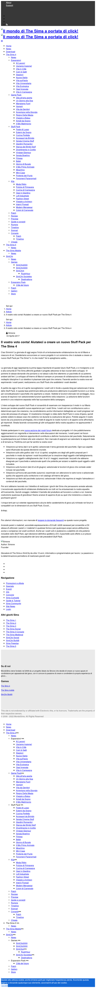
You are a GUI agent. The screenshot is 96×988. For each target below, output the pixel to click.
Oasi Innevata (22, 89)
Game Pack (16, 94)
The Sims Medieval (14, 634)
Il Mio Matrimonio (23, 123)
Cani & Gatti (21, 71)
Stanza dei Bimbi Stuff (26, 146)
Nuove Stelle (22, 77)
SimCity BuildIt (12, 640)
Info (7, 591)
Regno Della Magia (24, 115)
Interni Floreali (22, 204)
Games (14, 262)
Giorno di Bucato (23, 164)
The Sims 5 (11, 244)
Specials (10, 586)
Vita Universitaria (23, 83)
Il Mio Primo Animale (25, 166)
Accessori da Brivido (25, 138)
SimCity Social (12, 637)
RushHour (25, 273)
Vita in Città (21, 68)
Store (13, 293)
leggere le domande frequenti (51, 520)
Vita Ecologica (22, 86)
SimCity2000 (22, 264)
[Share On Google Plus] (7, 569)
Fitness (19, 158)
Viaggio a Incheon (24, 201)
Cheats (14, 241)
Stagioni (19, 74)
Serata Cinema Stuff (25, 140)
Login (8, 609)
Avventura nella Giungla (26, 112)
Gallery (14, 290)
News (8, 48)
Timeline (15, 227)
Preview (14, 218)
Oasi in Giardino (23, 192)
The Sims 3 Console (15, 631)
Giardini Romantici (24, 143)
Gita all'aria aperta (24, 97)
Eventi (9, 589)
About (8, 2)
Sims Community (13, 603)
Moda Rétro (21, 184)
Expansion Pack (18, 282)
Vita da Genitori (23, 109)
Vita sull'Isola (22, 80)
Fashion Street (22, 198)
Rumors (14, 224)
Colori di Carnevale (24, 210)
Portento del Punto (24, 175)
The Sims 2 (11, 623)
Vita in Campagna (24, 91)
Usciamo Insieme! (24, 66)
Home (8, 45)
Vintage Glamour (23, 152)
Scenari (14, 230)
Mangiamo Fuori (23, 103)
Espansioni (16, 60)
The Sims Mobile (13, 250)
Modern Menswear (24, 207)
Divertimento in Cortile (26, 149)
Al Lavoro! (20, 63)
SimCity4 (20, 270)
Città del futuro (22, 285)
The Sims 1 (11, 620)
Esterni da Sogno (23, 132)
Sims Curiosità (12, 597)
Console (14, 233)
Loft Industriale (22, 195)
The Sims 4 (11, 54)
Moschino (20, 169)
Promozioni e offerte (15, 583)
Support (9, 5)
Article (9, 311)
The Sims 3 (11, 626)
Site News (10, 606)
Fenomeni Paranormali (26, 178)
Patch (13, 213)
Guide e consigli (18, 221)
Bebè (18, 161)
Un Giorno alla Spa (24, 100)
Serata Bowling (23, 155)
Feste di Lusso (22, 129)
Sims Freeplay (12, 643)
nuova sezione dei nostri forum (38, 430)
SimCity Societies (24, 276)
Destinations (26, 279)
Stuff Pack (15, 126)
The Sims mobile (7, 690)
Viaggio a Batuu (23, 117)
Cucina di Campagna (25, 190)
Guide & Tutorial (13, 600)
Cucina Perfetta (23, 135)
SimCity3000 (22, 267)
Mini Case (20, 172)
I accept (4, 985)
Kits (12, 181)
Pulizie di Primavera (25, 187)
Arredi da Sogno (23, 120)
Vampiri (19, 106)
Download (10, 51)
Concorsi (10, 594)
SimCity (9, 256)
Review (14, 215)
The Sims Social (13, 628)
